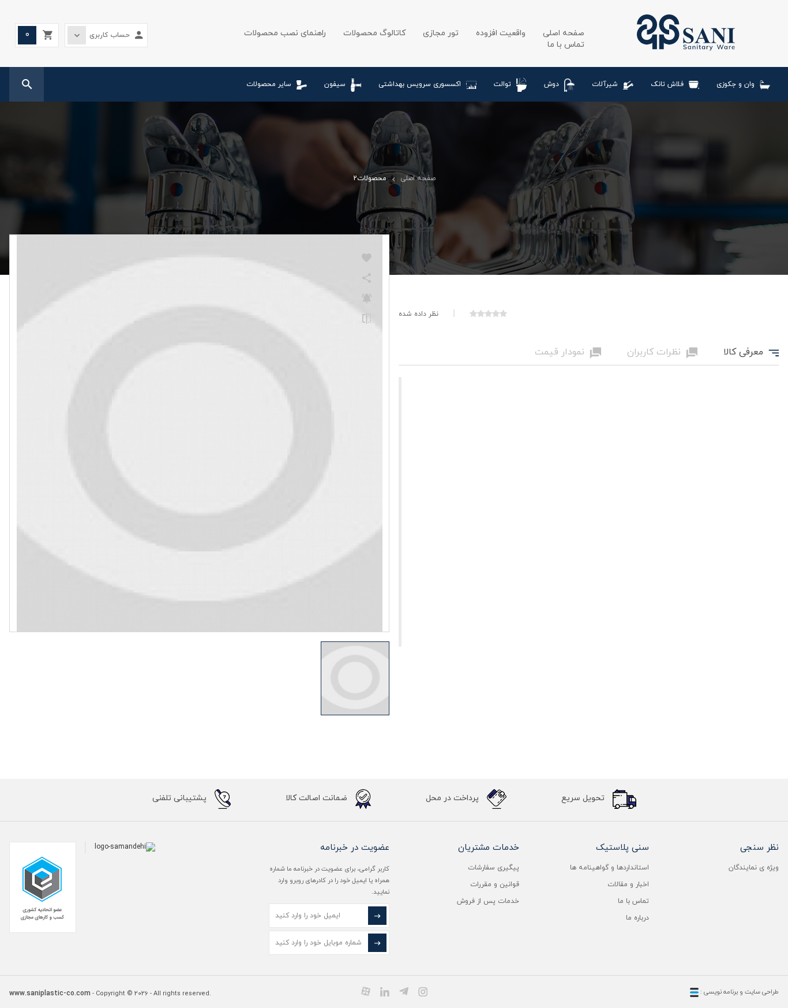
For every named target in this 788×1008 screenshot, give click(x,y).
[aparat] (366, 991)
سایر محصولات (268, 84)
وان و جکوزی (735, 84)
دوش (551, 84)
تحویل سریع (584, 798)
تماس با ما (565, 44)
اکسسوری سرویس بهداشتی (419, 84)
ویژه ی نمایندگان (754, 867)
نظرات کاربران (662, 353)
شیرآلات (605, 84)
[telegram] (404, 991)
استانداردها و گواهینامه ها (609, 867)
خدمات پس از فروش (488, 901)
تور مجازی (441, 33)
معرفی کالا (751, 353)
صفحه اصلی (563, 33)
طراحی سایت (762, 991)
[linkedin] (385, 991)
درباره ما (637, 918)
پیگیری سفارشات (493, 867)
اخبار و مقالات (628, 884)
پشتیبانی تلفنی (180, 798)
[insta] (423, 991)
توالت (502, 84)
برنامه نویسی (720, 991)
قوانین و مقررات (494, 884)
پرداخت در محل (453, 798)
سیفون (335, 84)
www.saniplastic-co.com (50, 993)
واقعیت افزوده (501, 33)
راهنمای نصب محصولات (285, 33)
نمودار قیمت (568, 353)
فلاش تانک (667, 84)
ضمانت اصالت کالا (318, 798)
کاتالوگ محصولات (374, 33)
